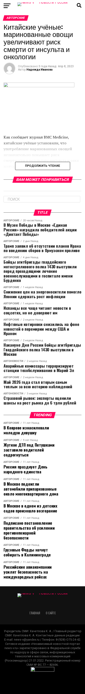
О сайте (51, 613)
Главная (35, 613)
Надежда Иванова (39, 69)
